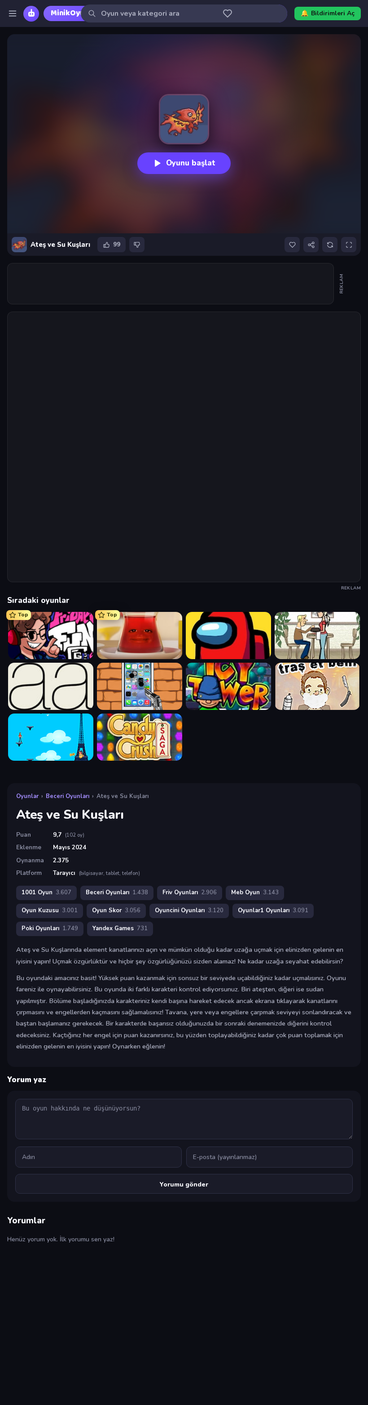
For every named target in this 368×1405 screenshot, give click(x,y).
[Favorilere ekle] (292, 244)
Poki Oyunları (50, 928)
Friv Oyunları (189, 892)
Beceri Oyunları (67, 796)
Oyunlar (27, 796)
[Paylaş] (311, 244)
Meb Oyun (255, 892)
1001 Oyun (46, 892)
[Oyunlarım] (227, 13)
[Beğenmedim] (137, 244)
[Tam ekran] (348, 244)
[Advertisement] (171, 283)
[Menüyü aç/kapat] (13, 13)
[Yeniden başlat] (329, 244)
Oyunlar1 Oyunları (273, 910)
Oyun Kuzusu (50, 910)
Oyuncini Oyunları (189, 910)
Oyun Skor (116, 910)
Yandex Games (120, 928)
